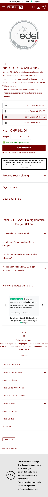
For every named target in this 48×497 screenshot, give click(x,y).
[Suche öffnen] (33, 7)
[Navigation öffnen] (3, 7)
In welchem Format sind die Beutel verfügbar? (18, 244)
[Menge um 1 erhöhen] (28, 136)
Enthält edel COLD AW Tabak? (16, 233)
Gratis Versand (8, 152)
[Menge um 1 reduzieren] (13, 136)
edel (4, 64)
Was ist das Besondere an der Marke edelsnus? (19, 256)
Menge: (5, 137)
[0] (43, 7)
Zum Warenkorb (24, 148)
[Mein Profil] (38, 7)
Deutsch (6, 439)
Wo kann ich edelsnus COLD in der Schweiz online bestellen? (18, 269)
